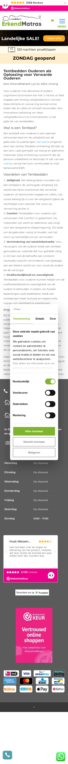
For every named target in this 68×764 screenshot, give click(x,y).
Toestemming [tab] (21, 318)
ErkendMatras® (20, 83)
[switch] (50, 393)
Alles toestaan (34, 431)
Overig (53, 83)
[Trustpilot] (32, 594)
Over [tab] (53, 318)
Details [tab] (39, 318)
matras (7, 163)
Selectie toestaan (34, 441)
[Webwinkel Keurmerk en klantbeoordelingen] (34, 636)
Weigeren (34, 452)
